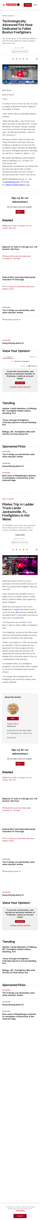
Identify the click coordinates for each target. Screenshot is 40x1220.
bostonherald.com (11, 182)
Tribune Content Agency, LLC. (17, 185)
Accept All (20, 1216)
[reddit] (23, 59)
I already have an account (20, 387)
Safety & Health (8, 16)
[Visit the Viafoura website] (32, 366)
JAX (17, 612)
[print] (37, 59)
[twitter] (20, 59)
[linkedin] (16, 59)
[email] (27, 59)
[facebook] (13, 59)
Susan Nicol (20, 535)
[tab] (8, 357)
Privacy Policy (20, 1210)
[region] (20, 361)
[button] (3, 4)
